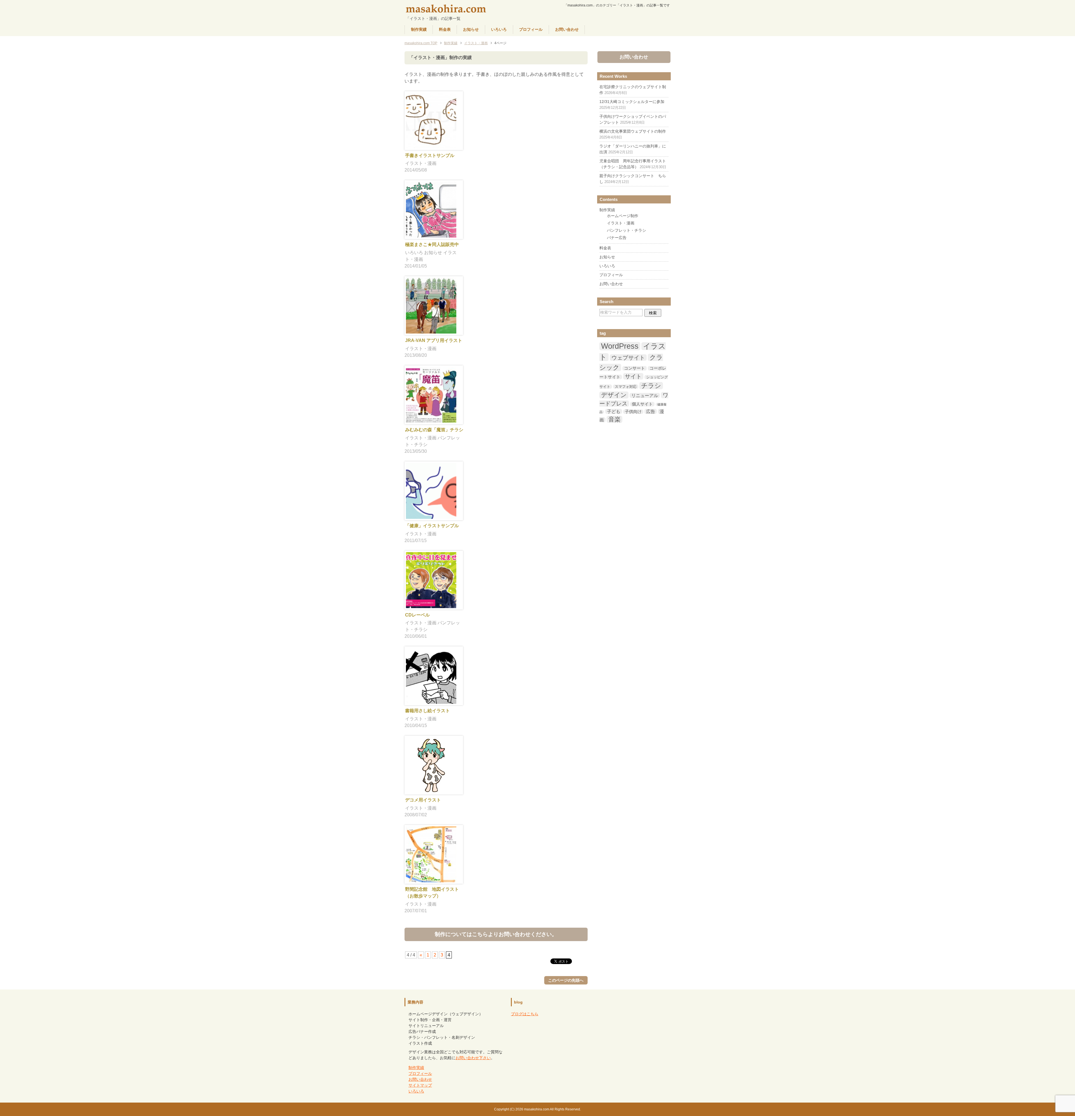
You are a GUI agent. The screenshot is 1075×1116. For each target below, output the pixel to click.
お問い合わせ (567, 29)
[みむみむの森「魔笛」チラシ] (431, 419)
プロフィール (531, 29)
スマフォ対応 (626, 386)
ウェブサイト (628, 357)
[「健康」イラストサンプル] (431, 515)
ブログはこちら (524, 1014)
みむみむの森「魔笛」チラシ (434, 429)
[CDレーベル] (431, 604)
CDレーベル (417, 615)
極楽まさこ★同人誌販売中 (432, 244)
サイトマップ (420, 1085)
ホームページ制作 (622, 216)
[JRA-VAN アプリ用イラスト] (431, 330)
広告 (650, 411)
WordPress (620, 346)
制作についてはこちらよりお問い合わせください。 (496, 934)
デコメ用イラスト (423, 800)
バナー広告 (617, 237)
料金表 (445, 29)
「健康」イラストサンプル (432, 525)
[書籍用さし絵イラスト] (431, 700)
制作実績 (419, 29)
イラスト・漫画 (420, 163)
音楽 (614, 419)
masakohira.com (447, 9)
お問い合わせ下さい (473, 1058)
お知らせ (471, 29)
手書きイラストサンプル (429, 155)
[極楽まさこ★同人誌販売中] (431, 234)
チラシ (651, 385)
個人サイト (642, 404)
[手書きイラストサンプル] (431, 145)
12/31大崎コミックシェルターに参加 (631, 101)
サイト (633, 376)
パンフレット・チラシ (626, 230)
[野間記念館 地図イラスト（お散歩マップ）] (431, 878)
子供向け (633, 411)
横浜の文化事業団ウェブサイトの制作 (632, 131)
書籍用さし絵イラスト (427, 710)
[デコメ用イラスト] (431, 789)
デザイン (614, 394)
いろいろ (499, 29)
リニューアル (644, 395)
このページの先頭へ (565, 980)
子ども (613, 411)
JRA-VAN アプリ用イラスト (433, 340)
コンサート (634, 368)
